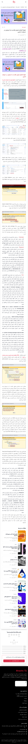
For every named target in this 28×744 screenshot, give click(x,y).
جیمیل (17, 118)
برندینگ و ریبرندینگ (22, 719)
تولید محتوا (24, 717)
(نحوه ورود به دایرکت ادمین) (8, 80)
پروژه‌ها (25, 700)
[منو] (25, 2)
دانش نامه (24, 27)
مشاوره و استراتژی (23, 710)
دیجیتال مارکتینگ (23, 714)
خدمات (25, 698)
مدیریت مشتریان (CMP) (22, 696)
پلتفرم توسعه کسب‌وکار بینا (21, 693)
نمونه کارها (24, 703)
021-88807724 (22, 729)
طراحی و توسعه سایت (22, 712)
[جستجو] (2, 2)
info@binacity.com (21, 731)
